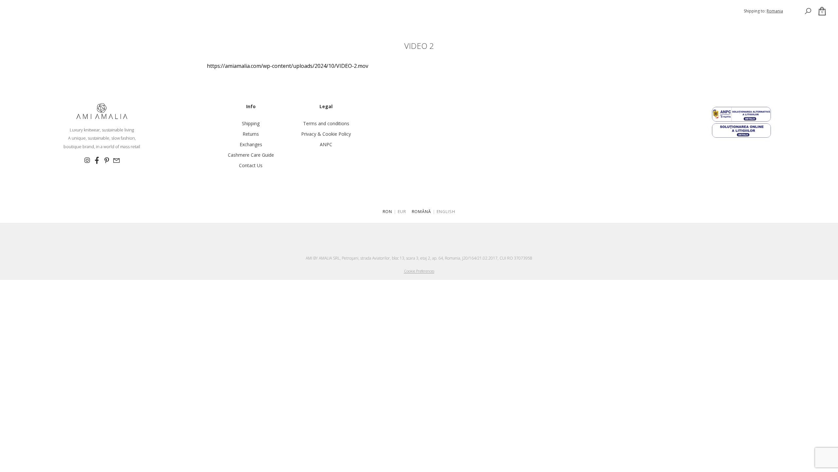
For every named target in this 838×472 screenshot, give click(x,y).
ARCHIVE (136, 17)
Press (11, 26)
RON (387, 211)
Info (251, 106)
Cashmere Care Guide (251, 155)
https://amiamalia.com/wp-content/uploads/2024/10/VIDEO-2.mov (287, 65)
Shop (11, 7)
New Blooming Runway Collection (127, 7)
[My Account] (793, 11)
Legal (326, 106)
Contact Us (251, 165)
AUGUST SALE (36, 7)
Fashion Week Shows (27, 17)
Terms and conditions (326, 123)
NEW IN (113, 17)
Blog (29, 26)
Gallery (221, 17)
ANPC (326, 144)
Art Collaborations (77, 17)
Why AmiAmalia (252, 17)
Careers (51, 26)
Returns (251, 134)
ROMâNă (421, 211)
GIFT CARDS (194, 17)
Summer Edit (70, 7)
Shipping (251, 123)
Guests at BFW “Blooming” (199, 7)
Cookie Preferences (419, 270)
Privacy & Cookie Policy (326, 134)
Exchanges (251, 144)
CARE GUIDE (164, 17)
